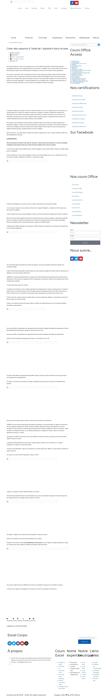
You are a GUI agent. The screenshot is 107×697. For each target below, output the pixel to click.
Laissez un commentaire (17, 626)
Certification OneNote (78, 119)
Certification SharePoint (79, 126)
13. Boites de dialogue (76, 75)
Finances (29, 38)
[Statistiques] (76, 39)
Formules (34, 8)
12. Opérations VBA (75, 74)
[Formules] (35, 39)
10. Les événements (76, 71)
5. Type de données (76, 65)
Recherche (70, 38)
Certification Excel (77, 96)
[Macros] (90, 39)
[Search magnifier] (99, 45)
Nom (72, 230)
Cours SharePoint (77, 215)
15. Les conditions (75, 77)
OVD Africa (75, 695)
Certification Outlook (78, 122)
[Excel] (8, 39)
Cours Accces (76, 207)
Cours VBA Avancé (77, 192)
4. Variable (73, 64)
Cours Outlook (76, 204)
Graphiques (57, 38)
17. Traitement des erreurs (77, 79)
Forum (56, 8)
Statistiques (84, 38)
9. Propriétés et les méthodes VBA (80, 70)
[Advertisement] (53, 23)
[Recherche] (62, 39)
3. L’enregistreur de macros (78, 63)
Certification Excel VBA (78, 99)
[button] (9, 620)
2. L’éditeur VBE (74, 62)
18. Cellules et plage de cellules (79, 81)
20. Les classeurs (75, 83)
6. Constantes (74, 67)
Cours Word (75, 196)
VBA (49, 8)
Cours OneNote (76, 211)
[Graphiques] (49, 39)
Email (72, 236)
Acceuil (20, 8)
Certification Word (77, 107)
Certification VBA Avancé (79, 103)
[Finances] (21, 39)
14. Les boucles (74, 76)
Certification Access (77, 111)
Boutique (64, 8)
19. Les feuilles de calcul (77, 82)
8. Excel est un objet (76, 69)
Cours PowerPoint (77, 200)
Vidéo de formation (75, 8)
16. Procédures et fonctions (78, 78)
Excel (26, 8)
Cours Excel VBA (77, 188)
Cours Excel (75, 184)
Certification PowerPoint (79, 115)
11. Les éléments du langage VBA (80, 72)
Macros (42, 8)
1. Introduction (74, 61)
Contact (87, 8)
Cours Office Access (16, 42)
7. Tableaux (73, 68)
